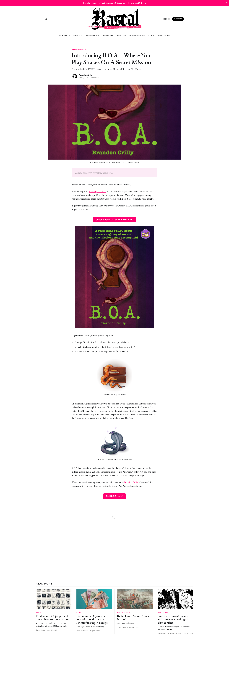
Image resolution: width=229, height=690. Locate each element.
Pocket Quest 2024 (97, 191)
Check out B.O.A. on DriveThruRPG (114, 219)
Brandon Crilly (85, 75)
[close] (226, 3)
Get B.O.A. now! (114, 496)
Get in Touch (164, 36)
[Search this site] (46, 19)
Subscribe (178, 19)
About (151, 36)
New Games (64, 36)
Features (77, 36)
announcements (79, 49)
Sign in (166, 19)
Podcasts (121, 36)
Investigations (92, 36)
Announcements (137, 36)
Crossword (108, 36)
